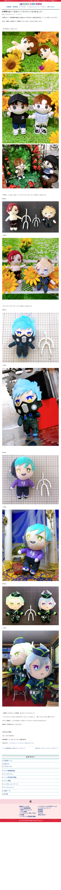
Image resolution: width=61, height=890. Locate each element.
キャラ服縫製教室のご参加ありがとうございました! (13, 748)
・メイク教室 (23, 811)
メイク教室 (7, 781)
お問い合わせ (51, 7)
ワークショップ (9, 787)
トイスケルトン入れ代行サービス (47, 806)
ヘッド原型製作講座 (10, 777)
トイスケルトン (19, 14)
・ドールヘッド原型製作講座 (27, 816)
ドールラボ (22, 7)
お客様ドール (8, 761)
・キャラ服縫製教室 (24, 808)
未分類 (6, 794)
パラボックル (8, 766)
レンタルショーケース (33, 7)
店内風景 (40, 811)
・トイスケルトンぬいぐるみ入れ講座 (27, 814)
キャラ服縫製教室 (9, 771)
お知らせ (6, 764)
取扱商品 (15, 7)
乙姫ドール (7, 791)
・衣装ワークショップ (25, 810)
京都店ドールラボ (24, 806)
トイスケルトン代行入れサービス (25, 743)
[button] (30, 801)
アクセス (43, 7)
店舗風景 (9, 7)
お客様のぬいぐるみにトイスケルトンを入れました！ (47, 748)
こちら (44, 717)
